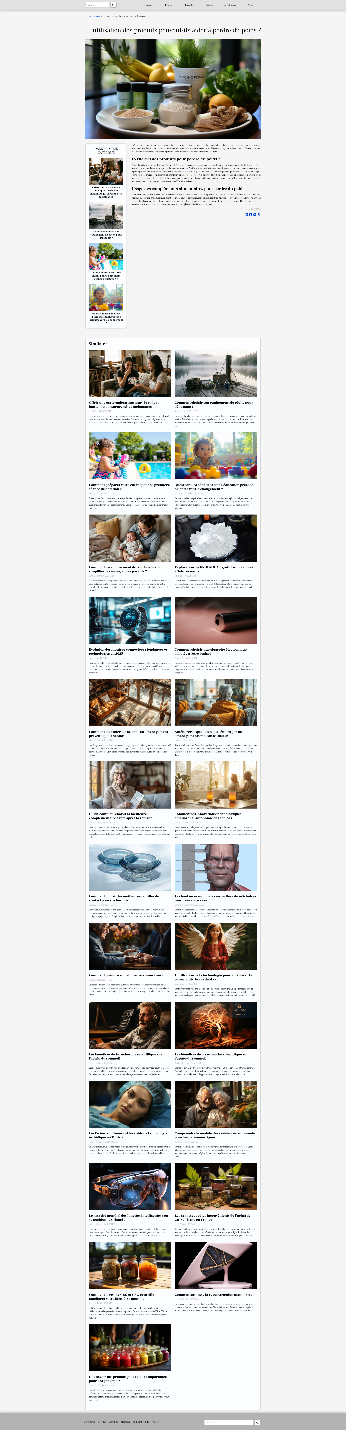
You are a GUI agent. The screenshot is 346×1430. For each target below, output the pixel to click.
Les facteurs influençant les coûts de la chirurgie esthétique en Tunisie (128, 1135)
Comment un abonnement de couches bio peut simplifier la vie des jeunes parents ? (126, 569)
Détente (168, 5)
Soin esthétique (230, 5)
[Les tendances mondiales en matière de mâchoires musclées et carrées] (216, 867)
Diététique (148, 5)
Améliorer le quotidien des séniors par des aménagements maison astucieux (209, 734)
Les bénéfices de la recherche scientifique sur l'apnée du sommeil (125, 1056)
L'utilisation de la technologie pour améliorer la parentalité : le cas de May (213, 977)
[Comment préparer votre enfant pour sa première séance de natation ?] (106, 256)
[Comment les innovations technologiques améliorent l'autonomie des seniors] (216, 784)
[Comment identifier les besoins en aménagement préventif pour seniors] (130, 702)
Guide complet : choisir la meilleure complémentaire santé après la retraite (120, 816)
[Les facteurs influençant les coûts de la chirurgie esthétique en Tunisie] (130, 1104)
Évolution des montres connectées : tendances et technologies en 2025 (128, 651)
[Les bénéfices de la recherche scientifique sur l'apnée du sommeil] (130, 1025)
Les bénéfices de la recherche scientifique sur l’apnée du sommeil (211, 1056)
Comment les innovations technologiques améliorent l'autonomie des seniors (208, 816)
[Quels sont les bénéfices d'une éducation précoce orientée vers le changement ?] (106, 297)
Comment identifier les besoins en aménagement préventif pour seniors (128, 734)
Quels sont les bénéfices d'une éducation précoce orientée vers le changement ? (106, 318)
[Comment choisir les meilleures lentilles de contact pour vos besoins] (130, 867)
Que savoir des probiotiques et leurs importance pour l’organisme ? (128, 1379)
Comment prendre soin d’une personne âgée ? (126, 975)
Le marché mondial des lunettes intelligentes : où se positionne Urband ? (128, 1217)
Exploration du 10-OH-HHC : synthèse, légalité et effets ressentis (214, 569)
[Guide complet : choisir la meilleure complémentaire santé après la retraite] (130, 784)
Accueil (88, 16)
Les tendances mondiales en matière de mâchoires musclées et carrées (215, 898)
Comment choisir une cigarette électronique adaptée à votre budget (211, 651)
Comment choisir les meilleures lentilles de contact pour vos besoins (124, 898)
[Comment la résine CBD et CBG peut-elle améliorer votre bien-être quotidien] (130, 1265)
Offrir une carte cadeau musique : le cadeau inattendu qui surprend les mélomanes (106, 192)
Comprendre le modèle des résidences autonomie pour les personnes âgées (215, 1135)
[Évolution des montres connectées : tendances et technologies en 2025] (130, 620)
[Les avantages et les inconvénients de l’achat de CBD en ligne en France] (216, 1186)
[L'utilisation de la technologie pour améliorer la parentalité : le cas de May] (216, 946)
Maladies (209, 5)
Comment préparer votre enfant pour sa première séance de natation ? (106, 275)
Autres (250, 5)
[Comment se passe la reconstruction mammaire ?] (216, 1265)
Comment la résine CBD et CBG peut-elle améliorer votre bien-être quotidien (121, 1296)
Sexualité (189, 5)
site (186, 168)
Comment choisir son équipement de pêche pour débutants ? (106, 234)
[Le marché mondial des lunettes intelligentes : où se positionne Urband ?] (130, 1186)
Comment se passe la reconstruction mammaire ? (215, 1294)
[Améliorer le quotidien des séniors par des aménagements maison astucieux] (216, 702)
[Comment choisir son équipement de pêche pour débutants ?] (106, 215)
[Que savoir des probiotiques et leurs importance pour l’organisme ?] (130, 1347)
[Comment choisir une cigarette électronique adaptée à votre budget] (216, 620)
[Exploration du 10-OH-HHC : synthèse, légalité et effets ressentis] (216, 537)
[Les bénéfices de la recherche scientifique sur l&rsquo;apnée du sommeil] (216, 1025)
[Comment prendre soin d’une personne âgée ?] (130, 946)
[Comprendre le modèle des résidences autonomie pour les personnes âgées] (216, 1104)
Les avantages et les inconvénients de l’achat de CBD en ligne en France (213, 1217)
